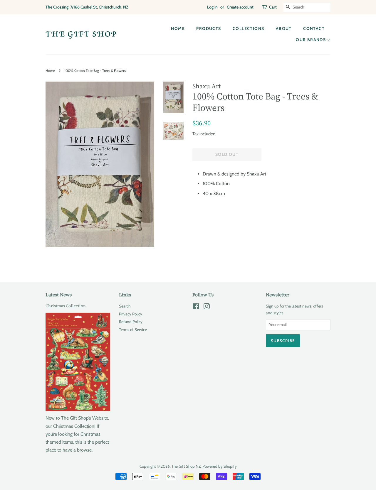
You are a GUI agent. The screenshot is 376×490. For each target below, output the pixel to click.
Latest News (59, 294)
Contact (314, 28)
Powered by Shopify (219, 466)
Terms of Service (133, 329)
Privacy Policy (130, 314)
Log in (212, 7)
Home (178, 28)
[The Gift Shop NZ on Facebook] (195, 307)
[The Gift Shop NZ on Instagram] (206, 307)
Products (208, 28)
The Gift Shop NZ (186, 466)
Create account (240, 7)
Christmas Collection (66, 306)
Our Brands (311, 39)
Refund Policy (130, 321)
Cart (273, 7)
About (284, 28)
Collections (248, 28)
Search (124, 306)
